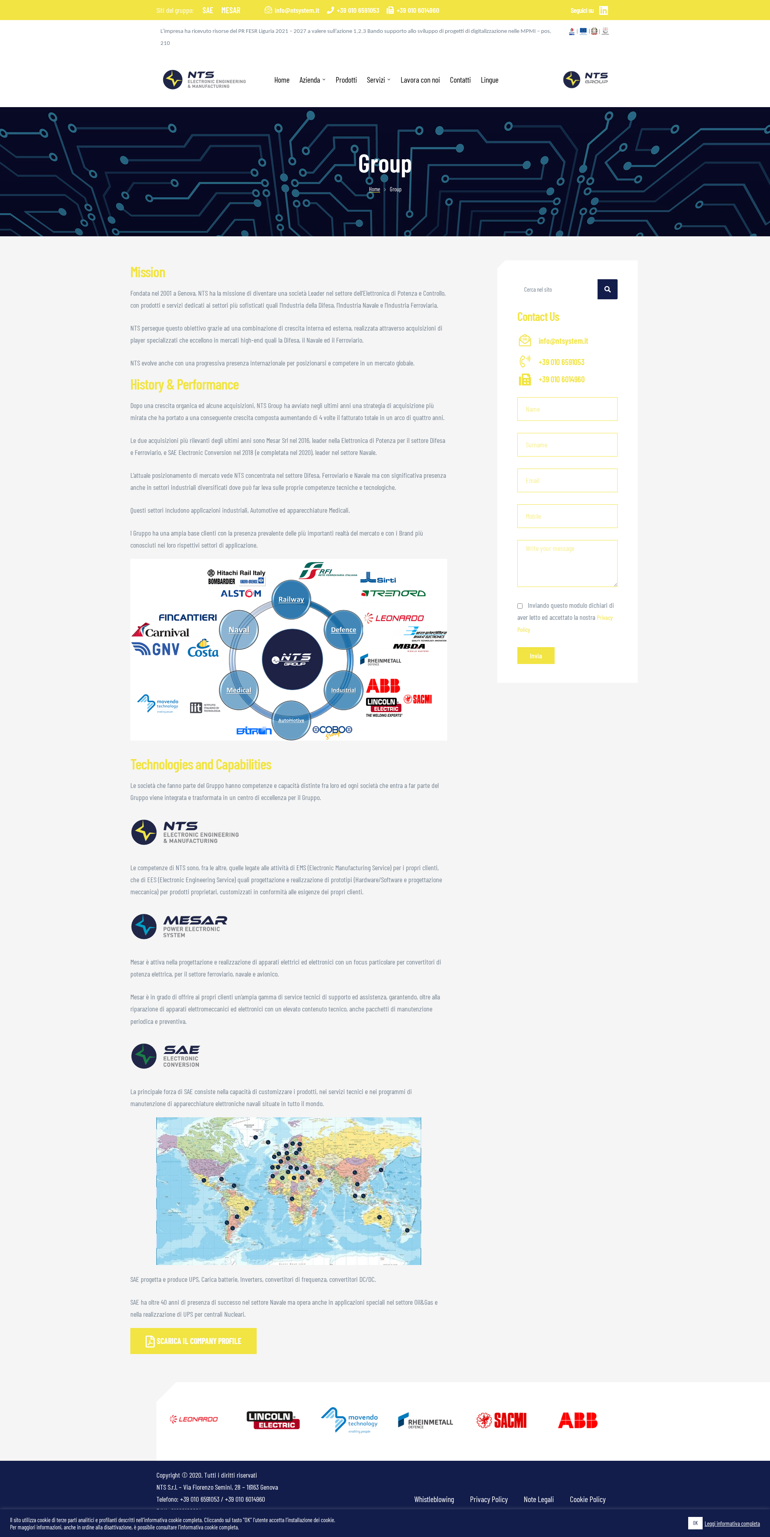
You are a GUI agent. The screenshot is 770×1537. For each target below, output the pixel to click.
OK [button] (695, 1523)
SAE (208, 10)
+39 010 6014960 (245, 1498)
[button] (193, 1341)
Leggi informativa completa (732, 1523)
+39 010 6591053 (199, 1498)
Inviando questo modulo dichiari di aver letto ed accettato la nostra (565, 617)
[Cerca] (608, 289)
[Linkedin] (604, 10)
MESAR (230, 10)
